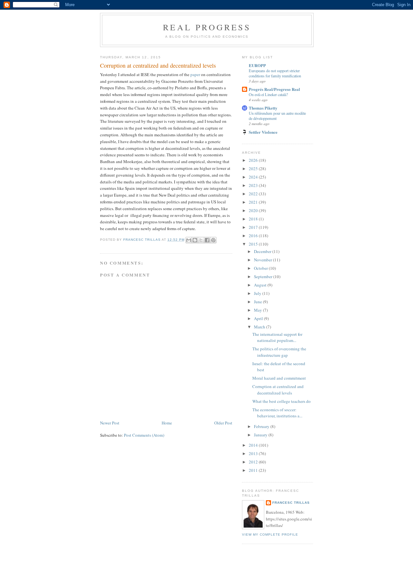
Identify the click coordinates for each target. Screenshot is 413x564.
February (262, 426)
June (258, 302)
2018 (254, 219)
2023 (254, 185)
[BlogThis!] (195, 240)
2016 (254, 235)
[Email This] (189, 240)
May (258, 310)
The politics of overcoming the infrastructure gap (279, 352)
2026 (254, 160)
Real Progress (207, 27)
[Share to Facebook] (207, 240)
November (263, 260)
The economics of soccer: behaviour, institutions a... (277, 413)
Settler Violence (263, 132)
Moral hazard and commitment (279, 378)
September (263, 276)
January (261, 435)
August (260, 285)
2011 (254, 470)
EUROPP (257, 65)
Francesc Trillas (291, 502)
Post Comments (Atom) (144, 435)
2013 (254, 453)
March (260, 327)
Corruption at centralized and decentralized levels (278, 390)
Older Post (223, 423)
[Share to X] (201, 240)
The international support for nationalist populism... (277, 337)
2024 (254, 177)
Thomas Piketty (263, 108)
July (258, 293)
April (259, 318)
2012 (254, 462)
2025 (254, 168)
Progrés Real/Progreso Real (274, 89)
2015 (254, 244)
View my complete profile (270, 534)
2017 (254, 227)
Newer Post (109, 423)
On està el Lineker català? (268, 94)
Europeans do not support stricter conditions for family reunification (275, 73)
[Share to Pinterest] (213, 240)
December (263, 251)
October (261, 268)
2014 (254, 445)
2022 (254, 194)
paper (195, 74)
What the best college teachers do (281, 401)
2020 (254, 210)
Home (167, 423)
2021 (254, 202)
